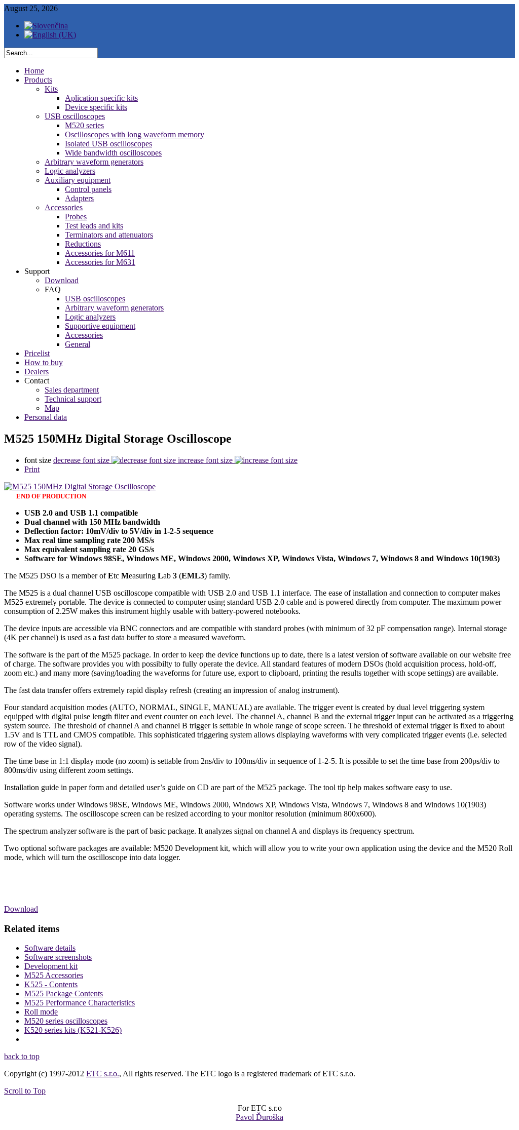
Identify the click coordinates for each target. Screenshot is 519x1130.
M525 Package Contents (63, 993)
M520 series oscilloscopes (65, 1021)
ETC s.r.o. (102, 1073)
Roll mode (41, 1011)
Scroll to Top (25, 1090)
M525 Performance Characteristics (79, 1002)
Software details (50, 948)
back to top (22, 1056)
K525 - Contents (51, 984)
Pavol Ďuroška (259, 1117)
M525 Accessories (53, 975)
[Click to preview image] (80, 486)
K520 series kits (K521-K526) (73, 1030)
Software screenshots (58, 957)
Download (21, 909)
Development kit (51, 966)
